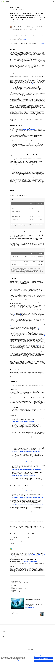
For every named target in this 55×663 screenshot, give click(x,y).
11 (37, 345)
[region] (27, 658)
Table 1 (21, 194)
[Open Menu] (1, 1)
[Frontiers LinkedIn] (29, 649)
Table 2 (11, 239)
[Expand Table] (43, 199)
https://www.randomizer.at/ (29, 129)
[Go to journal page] (42, 614)
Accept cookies (44, 660)
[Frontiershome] (6, 1)
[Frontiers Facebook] (23, 649)
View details (42, 43)
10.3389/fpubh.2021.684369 (37, 530)
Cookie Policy (20, 660)
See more (25, 39)
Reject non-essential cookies (43, 658)
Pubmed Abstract (15, 436)
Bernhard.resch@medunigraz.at (30, 561)
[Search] (51, 1)
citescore (20, 616)
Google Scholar (19, 421)
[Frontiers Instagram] (32, 649)
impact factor (14, 616)
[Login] (53, 1)
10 (38, 328)
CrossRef (13, 421)
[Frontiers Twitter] (26, 649)
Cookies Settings (43, 655)
